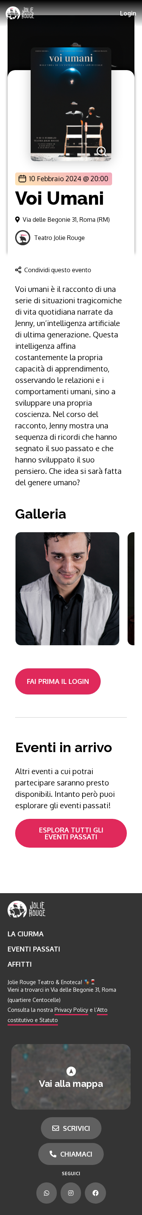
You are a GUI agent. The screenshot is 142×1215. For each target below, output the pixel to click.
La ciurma (26, 934)
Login (128, 13)
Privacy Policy (71, 1009)
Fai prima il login (58, 681)
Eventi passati (34, 949)
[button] (63, 178)
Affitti (20, 964)
